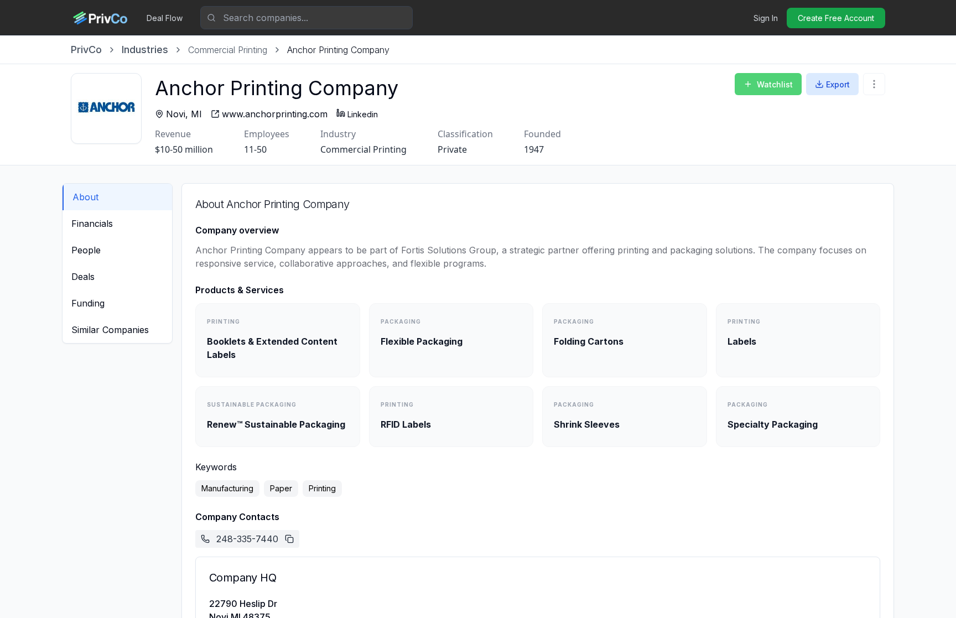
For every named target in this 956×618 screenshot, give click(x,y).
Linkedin (362, 114)
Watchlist (775, 84)
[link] (338, 49)
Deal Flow (165, 18)
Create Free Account (836, 18)
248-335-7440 (247, 538)
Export (838, 84)
